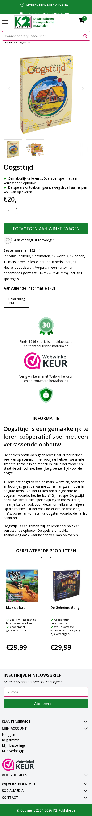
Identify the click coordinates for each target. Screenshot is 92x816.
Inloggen (8, 734)
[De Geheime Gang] (66, 585)
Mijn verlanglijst (14, 751)
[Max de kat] (22, 585)
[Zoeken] (85, 36)
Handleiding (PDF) (16, 301)
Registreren (10, 740)
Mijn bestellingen (15, 745)
